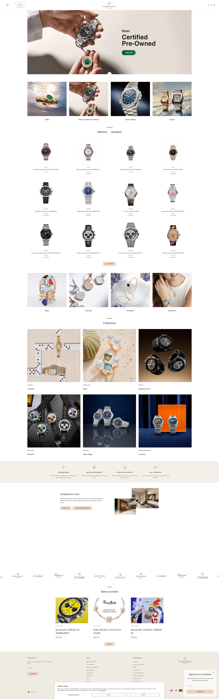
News (87, 678)
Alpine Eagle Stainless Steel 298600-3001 (88, 211)
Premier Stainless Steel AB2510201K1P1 (173, 253)
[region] (109, 42)
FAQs (134, 667)
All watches (109, 263)
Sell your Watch (90, 670)
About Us (135, 661)
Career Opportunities (139, 664)
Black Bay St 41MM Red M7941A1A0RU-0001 (46, 169)
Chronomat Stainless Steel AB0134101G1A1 (131, 253)
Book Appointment (91, 661)
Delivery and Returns (139, 673)
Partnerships (89, 673)
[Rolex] (200, 5)
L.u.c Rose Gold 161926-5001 (131, 211)
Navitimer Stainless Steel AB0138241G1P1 (88, 253)
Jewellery (116, 132)
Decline (143, 694)
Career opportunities (82, 508)
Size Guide (136, 670)
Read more (59, 637)
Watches (102, 132)
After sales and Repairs (92, 667)
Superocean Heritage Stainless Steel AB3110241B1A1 (46, 253)
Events (88, 681)
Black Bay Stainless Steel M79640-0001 (130, 169)
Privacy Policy (102, 690)
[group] (109, 42)
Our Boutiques (90, 664)
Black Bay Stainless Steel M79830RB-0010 (88, 169)
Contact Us (89, 675)
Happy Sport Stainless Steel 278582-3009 (173, 211)
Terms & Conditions (138, 675)
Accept (108, 694)
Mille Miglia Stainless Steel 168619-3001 (46, 211)
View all (109, 644)
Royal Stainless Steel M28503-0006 (173, 169)
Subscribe (200, 691)
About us (66, 508)
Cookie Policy (136, 681)
